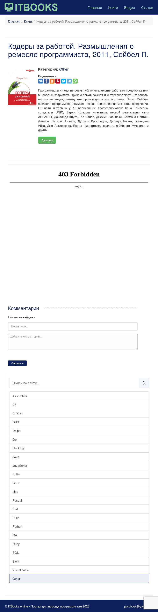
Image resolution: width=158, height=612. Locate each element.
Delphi (17, 430)
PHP (16, 518)
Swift (16, 561)
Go (15, 439)
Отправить (17, 363)
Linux (16, 483)
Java (16, 457)
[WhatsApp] (75, 81)
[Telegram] (69, 81)
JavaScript (20, 465)
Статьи (147, 7)
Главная (95, 7)
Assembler (20, 396)
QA (15, 535)
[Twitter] (63, 81)
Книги (113, 7)
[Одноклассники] (52, 81)
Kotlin (16, 474)
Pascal (17, 500)
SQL (16, 552)
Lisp (15, 491)
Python (17, 526)
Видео (129, 7)
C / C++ (18, 413)
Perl (15, 509)
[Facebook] (46, 81)
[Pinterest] (57, 81)
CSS (16, 422)
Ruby (16, 544)
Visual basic (21, 570)
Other (16, 578)
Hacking (18, 448)
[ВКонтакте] (40, 81)
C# (14, 404)
